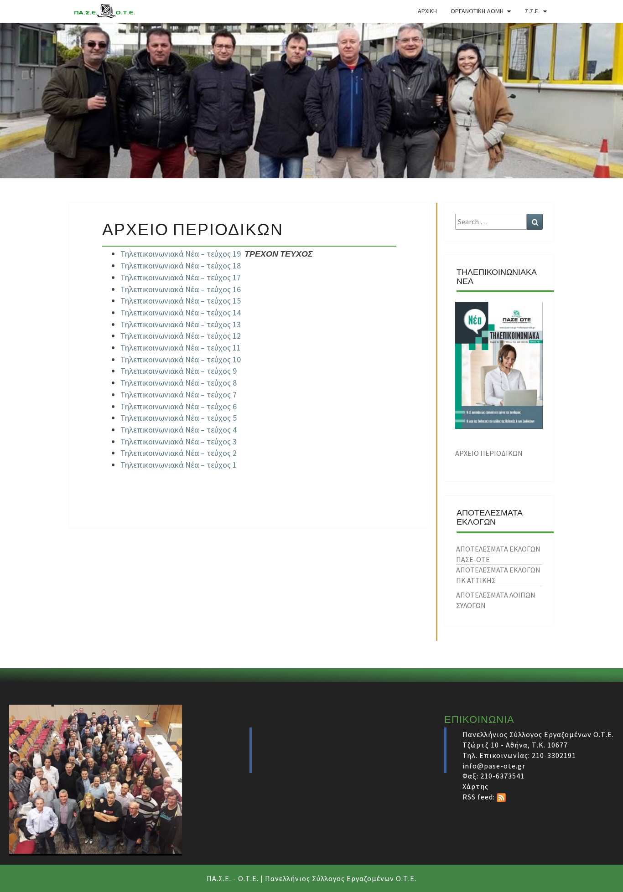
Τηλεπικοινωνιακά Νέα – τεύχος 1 (178, 464)
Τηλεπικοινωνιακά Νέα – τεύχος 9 (178, 371)
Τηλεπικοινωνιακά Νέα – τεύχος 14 (180, 312)
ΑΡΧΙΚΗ (427, 11)
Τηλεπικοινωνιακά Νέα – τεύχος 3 (178, 441)
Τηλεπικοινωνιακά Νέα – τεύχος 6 (178, 406)
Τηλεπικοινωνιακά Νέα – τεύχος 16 (180, 289)
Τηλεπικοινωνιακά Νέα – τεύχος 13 (180, 324)
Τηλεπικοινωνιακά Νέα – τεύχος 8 (178, 382)
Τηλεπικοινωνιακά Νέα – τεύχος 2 (178, 453)
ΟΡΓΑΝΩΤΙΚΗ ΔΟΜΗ (477, 11)
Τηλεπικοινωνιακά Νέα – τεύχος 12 (180, 335)
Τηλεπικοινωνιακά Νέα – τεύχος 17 (180, 277)
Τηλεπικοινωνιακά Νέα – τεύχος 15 (180, 300)
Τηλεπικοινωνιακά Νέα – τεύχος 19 (180, 253)
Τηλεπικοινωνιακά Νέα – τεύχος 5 (178, 417)
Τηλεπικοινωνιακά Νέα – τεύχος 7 (178, 394)
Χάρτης (475, 786)
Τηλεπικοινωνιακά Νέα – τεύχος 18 (180, 265)
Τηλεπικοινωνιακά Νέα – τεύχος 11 (180, 347)
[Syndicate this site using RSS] (501, 796)
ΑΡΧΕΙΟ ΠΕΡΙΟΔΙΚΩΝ (489, 453)
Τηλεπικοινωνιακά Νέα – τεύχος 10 (180, 359)
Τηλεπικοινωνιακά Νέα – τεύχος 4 (178, 429)
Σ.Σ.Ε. (532, 11)
